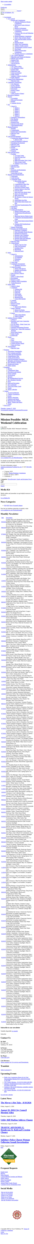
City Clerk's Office (16, 66)
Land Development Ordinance (19, 141)
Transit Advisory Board (17, 343)
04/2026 (3, 557)
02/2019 (3, 941)
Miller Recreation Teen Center (23, 160)
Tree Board (18, 49)
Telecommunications (16, 125)
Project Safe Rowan (20, 268)
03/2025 (3, 627)
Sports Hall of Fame (16, 173)
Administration (12, 65)
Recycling (14, 302)
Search (19, 10)
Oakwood (17, 292)
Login (2, 1232)
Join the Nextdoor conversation (9, 1200)
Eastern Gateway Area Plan (22, 189)
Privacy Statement (8, 1230)
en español (15, 1031)
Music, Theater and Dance (15, 402)
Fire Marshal (14, 119)
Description (9, 517)
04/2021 (3, 821)
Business (6, 349)
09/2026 (3, 522)
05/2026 (3, 550)
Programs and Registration (18, 170)
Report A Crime (15, 279)
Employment (4, 1172)
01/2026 (3, 574)
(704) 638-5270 (5, 1057)
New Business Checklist (14, 362)
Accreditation (18, 257)
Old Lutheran (18, 295)
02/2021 (3, 833)
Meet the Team (15, 81)
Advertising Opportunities (15, 351)
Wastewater (14, 335)
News (9, 381)
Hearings (13, 151)
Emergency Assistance (21, 230)
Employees (4, 7)
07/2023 (3, 708)
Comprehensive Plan (13, 356)
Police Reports (5, 1175)
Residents (7, 367)
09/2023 (3, 699)
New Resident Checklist (14, 380)
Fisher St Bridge (19, 316)
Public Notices (15, 74)
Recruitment (14, 120)
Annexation (14, 176)
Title (2, 517)
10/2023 (3, 689)
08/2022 (3, 756)
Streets (13, 313)
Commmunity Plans (13, 370)
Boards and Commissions (18, 20)
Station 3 (17, 111)
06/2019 (3, 899)
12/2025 (3, 581)
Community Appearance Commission (21, 30)
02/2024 (3, 677)
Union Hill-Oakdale (20, 299)
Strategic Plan (15, 60)
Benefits (13, 128)
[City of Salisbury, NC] (7, 12)
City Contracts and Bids (14, 353)
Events (9, 396)
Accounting (14, 98)
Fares (12, 340)
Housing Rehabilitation (21, 240)
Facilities (13, 154)
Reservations (14, 171)
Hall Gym (17, 159)
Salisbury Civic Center (21, 163)
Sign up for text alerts (7, 1192)
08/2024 (3, 646)
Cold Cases (14, 262)
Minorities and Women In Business (20, 57)
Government (7, 17)
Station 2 (17, 109)
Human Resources (13, 127)
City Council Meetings (17, 55)
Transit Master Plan (16, 342)
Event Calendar (15, 85)
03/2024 (3, 672)
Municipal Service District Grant (24, 216)
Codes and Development (14, 354)
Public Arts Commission (21, 44)
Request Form (15, 122)
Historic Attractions (13, 397)
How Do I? (7, 405)
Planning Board (19, 42)
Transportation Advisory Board (23, 47)
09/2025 (3, 596)
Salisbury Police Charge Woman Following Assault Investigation (15, 1141)
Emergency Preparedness (18, 117)
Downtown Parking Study (22, 187)
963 (5, 505)
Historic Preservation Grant (22, 211)
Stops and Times (15, 345)
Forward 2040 (18, 190)
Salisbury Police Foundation (19, 281)
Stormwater (14, 305)
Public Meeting (15, 77)
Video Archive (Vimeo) (17, 93)
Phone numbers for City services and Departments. (15, 1062)
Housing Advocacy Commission (24, 53)
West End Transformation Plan (23, 205)
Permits (13, 147)
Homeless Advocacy (20, 265)
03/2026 (3, 562)
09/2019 (3, 887)
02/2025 (3, 632)
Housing (10, 377)
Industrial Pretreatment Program (20, 327)
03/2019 (3, 934)
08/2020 (3, 842)
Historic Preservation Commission (20, 51)
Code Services (15, 178)
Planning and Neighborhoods (16, 174)
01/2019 (3, 1022)
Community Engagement (14, 82)
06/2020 (3, 851)
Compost (13, 300)
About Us (14, 106)
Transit (9, 337)
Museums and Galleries (14, 400)
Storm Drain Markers (20, 307)
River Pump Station (16, 332)
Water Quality (15, 334)
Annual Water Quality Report (9, 1183)
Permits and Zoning (13, 364)
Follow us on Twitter (7, 1195)
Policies (13, 135)
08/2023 (3, 703)
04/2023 (3, 742)
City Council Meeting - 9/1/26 (18, 1082)
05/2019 (3, 914)
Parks (12, 168)
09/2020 (3, 838)
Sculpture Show (19, 248)
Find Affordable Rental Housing (23, 232)
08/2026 (3, 527)
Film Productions (16, 87)
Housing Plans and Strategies (23, 238)
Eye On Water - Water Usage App (20, 324)
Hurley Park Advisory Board (23, 38)
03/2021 (3, 827)
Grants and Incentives (17, 209)
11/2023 (3, 684)
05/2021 (3, 816)
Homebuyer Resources (21, 233)
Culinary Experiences (14, 394)
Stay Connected (12, 384)
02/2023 (3, 751)
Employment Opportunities (18, 131)
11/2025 (3, 586)
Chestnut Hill (18, 289)
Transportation (12, 346)
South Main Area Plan (21, 200)
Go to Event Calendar (7, 1094)
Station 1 (17, 108)
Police (9, 252)
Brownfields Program (21, 181)
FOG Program (15, 326)
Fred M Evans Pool (20, 157)
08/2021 (3, 800)
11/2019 (3, 867)
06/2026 (3, 542)
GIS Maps (14, 208)
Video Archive (15, 61)
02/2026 (3, 568)
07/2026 (3, 534)
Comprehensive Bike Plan (22, 184)
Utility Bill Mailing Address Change (17, 1120)
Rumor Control (15, 90)
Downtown (14, 206)
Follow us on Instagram (7, 1198)
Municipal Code (15, 71)
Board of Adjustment (20, 28)
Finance (10, 96)
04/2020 (3, 856)
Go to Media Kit (5, 498)
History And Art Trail (20, 244)
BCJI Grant (18, 271)
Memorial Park (19, 297)
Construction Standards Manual (20, 138)
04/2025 (3, 622)
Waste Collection (15, 308)
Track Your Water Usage (14, 386)
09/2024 (3, 641)
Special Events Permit (17, 123)
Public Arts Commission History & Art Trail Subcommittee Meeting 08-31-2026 (17, 1079)
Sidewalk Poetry (19, 251)
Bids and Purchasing (16, 100)
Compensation (15, 130)
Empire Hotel (15, 69)
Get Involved (14, 165)
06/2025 (3, 612)
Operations (18, 259)
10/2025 (3, 591)
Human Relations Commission (23, 36)
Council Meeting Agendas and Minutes (11, 1176)
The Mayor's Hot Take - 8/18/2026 (16, 1102)
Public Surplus (12, 365)
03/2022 (3, 771)
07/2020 (3, 846)
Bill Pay (10, 369)
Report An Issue (15, 303)
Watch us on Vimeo (6, 1197)
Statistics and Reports (20, 270)
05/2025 (3, 616)
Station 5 (17, 114)
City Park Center (19, 155)
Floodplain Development (18, 143)
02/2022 (3, 776)
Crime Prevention (16, 267)
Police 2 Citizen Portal (17, 276)
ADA (12, 338)
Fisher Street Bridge (20, 314)
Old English (18, 294)
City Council (11, 18)
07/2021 (3, 809)
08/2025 (3, 602)
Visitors (6, 391)
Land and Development (14, 136)
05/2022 (3, 761)
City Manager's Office (17, 68)
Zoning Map (14, 149)
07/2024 (3, 651)
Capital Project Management (15, 79)
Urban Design (15, 243)
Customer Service (16, 103)
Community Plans (16, 179)
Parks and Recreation (13, 152)
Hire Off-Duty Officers (17, 273)
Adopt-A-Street (15, 286)
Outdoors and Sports (13, 399)
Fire (9, 104)
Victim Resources (16, 283)
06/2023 (3, 737)
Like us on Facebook (7, 1193)
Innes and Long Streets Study (23, 192)
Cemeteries (14, 287)
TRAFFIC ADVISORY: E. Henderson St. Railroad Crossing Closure (15, 1129)
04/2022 (3, 766)
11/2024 (3, 636)
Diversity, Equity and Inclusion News (21, 479)
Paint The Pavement (20, 246)
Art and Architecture (13, 392)
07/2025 (3, 608)
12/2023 (3, 681)
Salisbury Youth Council (21, 46)
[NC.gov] (7, 1227)
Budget (13, 101)
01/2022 (3, 781)
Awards (13, 92)
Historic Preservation (17, 227)
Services (17, 260)
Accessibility (7, 4)
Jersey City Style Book (21, 194)
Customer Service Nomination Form (11, 1184)
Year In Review (15, 63)
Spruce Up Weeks (20, 310)
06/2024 (3, 655)
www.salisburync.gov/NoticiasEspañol (11, 510)
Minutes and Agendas (17, 58)
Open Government (16, 73)
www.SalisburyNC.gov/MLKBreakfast (11, 457)
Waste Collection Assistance (22, 311)
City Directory (15, 84)
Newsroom (14, 88)
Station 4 (17, 112)
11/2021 (3, 785)
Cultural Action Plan (20, 186)
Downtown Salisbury (13, 95)
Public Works (11, 284)
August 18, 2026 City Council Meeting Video (14, 1111)
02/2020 (3, 861)
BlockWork (18, 249)
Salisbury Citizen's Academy (19, 76)
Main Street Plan (19, 195)
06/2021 (3, 812)
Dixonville (17, 291)
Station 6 (17, 116)
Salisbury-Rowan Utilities (15, 318)
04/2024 (3, 660)
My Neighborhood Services (15, 378)
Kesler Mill (21, 182)
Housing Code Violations (22, 235)
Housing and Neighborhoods (19, 229)
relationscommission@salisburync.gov (11, 467)
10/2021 (3, 792)
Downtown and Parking (14, 372)
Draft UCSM (18, 139)
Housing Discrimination (21, 236)
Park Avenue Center (20, 162)
